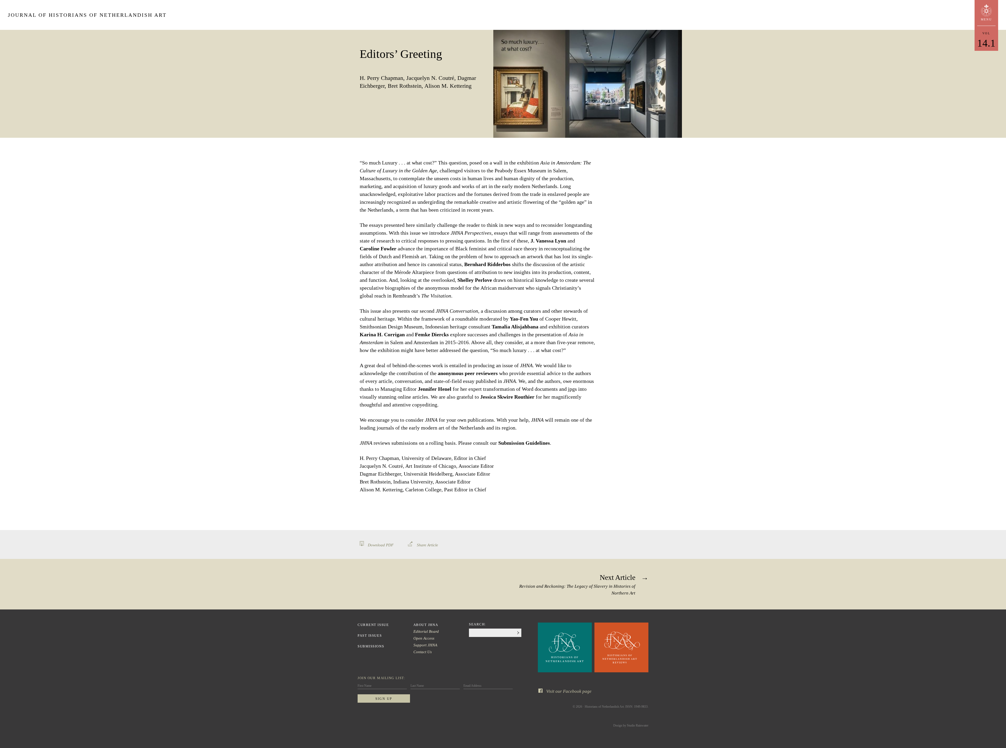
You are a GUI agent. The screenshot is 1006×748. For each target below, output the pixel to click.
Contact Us (422, 652)
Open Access (423, 638)
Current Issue (373, 625)
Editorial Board (426, 631)
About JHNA (425, 625)
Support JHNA (425, 645)
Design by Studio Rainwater (630, 725)
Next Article (577, 584)
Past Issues (370, 635)
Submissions (371, 646)
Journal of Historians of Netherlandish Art (87, 15)
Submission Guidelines (524, 443)
